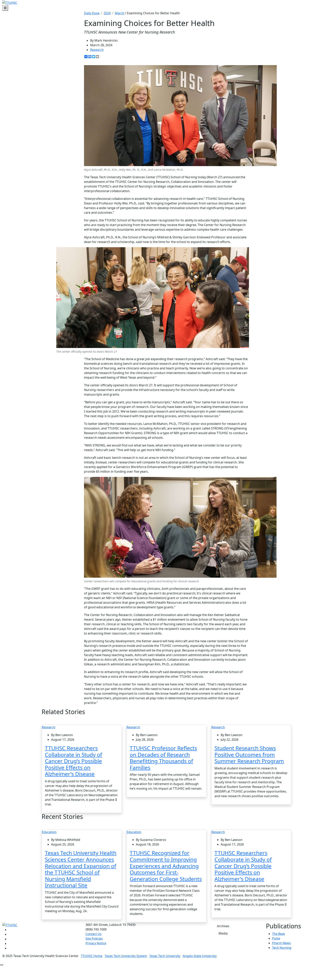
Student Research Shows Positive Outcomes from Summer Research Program (249, 754)
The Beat (278, 934)
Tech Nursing (281, 947)
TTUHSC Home (91, 956)
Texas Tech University (164, 956)
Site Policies (94, 938)
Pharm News (281, 943)
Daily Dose (91, 13)
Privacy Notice (96, 943)
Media (223, 933)
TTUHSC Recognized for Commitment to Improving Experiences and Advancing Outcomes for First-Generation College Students (166, 865)
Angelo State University (200, 956)
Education (49, 832)
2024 (107, 13)
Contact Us (94, 934)
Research (97, 50)
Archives (223, 926)
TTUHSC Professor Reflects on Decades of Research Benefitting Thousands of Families (163, 757)
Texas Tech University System (126, 956)
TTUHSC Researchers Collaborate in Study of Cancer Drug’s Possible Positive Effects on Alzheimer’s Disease (73, 760)
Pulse (276, 938)
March (119, 13)
